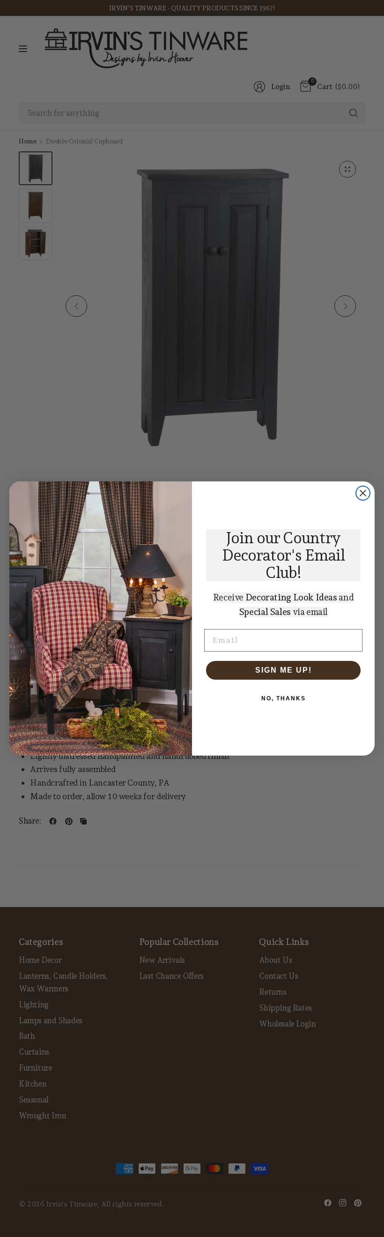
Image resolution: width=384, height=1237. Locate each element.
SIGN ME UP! (283, 670)
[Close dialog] (363, 493)
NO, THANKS (283, 698)
